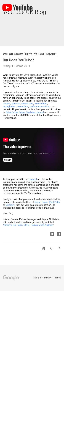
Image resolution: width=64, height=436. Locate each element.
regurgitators (9, 106)
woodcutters (41, 103)
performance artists (40, 106)
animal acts (27, 103)
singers (6, 103)
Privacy (48, 277)
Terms (58, 277)
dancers (16, 103)
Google (37, 277)
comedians (22, 106)
